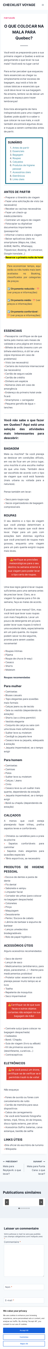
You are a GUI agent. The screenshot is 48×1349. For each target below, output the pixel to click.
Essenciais (18, 151)
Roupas (17, 158)
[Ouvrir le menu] (42, 5)
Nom (8, 1287)
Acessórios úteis (22, 172)
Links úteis (18, 179)
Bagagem (18, 154)
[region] (24, 1328)
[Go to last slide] (7, 1202)
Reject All (24, 1344)
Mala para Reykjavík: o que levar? (12, 1167)
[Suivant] (41, 1202)
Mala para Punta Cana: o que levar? (36, 1167)
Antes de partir (21, 147)
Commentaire (12, 1242)
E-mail (9, 1300)
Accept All (24, 1330)
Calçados (18, 161)
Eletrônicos (19, 175)
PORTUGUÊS (9, 18)
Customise (24, 1337)
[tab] (19, 1208)
